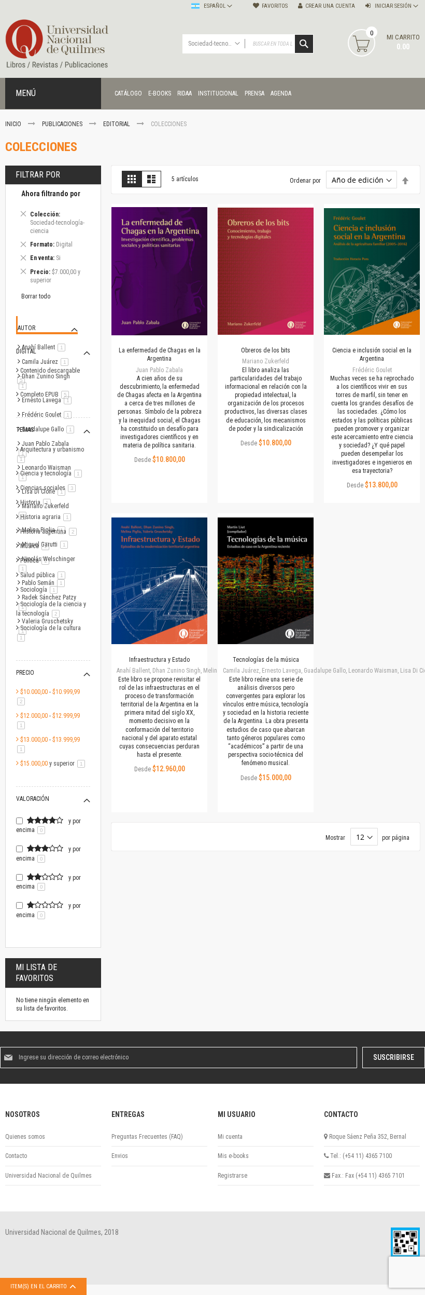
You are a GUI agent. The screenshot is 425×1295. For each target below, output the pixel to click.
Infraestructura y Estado (159, 659)
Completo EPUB (46, 394)
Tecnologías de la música (266, 659)
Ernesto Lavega (48, 400)
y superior (54, 763)
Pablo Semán (45, 583)
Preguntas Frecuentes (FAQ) (147, 1136)
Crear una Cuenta (330, 6)
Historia (37, 502)
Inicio (14, 124)
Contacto (16, 1156)
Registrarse (232, 1175)
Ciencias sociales (49, 488)
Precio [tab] (25, 672)
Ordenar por (305, 180)
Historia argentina (50, 531)
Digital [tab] (26, 351)
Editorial (117, 124)
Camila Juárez (47, 361)
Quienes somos (25, 1136)
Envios (119, 1156)
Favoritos (275, 6)
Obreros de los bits (265, 350)
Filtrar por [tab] (38, 175)
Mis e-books (233, 1156)
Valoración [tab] (32, 798)
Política (36, 560)
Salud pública (44, 575)
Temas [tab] (25, 429)
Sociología (40, 589)
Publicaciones (63, 124)
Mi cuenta (230, 1136)
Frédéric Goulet (48, 414)
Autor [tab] (26, 328)
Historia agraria (47, 517)
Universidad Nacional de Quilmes (48, 1175)
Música (36, 546)
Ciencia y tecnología (53, 473)
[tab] (53, 238)
